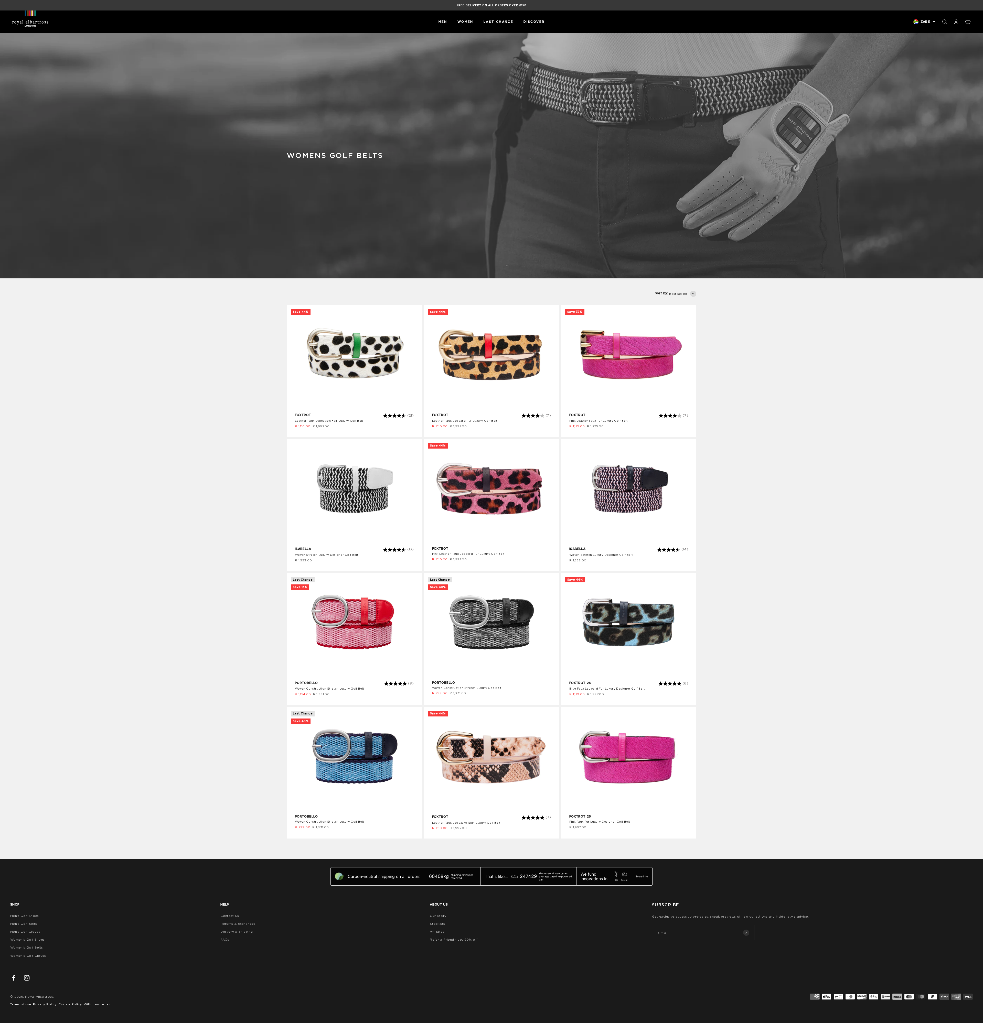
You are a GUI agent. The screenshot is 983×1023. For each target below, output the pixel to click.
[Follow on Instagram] (26, 977)
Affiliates (437, 931)
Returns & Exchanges (237, 924)
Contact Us (229, 916)
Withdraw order (97, 1004)
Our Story (438, 916)
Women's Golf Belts (26, 947)
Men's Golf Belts (23, 924)
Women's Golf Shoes (27, 939)
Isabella (303, 549)
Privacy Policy (44, 1004)
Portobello (306, 683)
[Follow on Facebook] (13, 977)
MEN (443, 22)
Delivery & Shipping (236, 931)
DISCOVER (533, 22)
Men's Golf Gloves (25, 931)
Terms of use (20, 1004)
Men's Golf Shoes (24, 916)
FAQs (224, 939)
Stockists (437, 924)
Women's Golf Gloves (28, 955)
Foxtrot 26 (580, 683)
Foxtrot (303, 415)
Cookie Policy (70, 1004)
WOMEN (465, 22)
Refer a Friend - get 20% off (453, 939)
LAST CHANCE (498, 22)
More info (642, 876)
